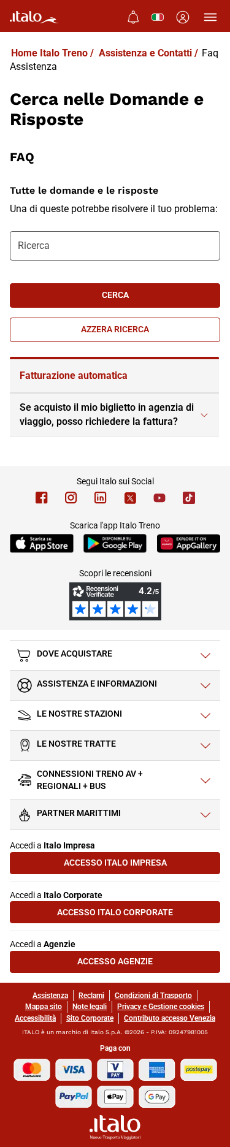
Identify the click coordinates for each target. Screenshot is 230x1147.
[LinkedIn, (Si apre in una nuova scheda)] (100, 497)
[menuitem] (133, 17)
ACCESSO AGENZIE (148, 964)
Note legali (89, 1006)
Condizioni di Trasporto (153, 995)
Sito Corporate (89, 1018)
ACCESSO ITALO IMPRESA (142, 865)
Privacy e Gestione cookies (160, 1006)
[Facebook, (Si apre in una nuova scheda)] (41, 497)
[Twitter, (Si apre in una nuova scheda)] (130, 497)
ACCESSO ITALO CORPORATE (138, 915)
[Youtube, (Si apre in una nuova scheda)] (159, 497)
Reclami (91, 995)
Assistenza (50, 995)
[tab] (114, 376)
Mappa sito (43, 1006)
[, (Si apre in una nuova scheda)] (71, 497)
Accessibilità (35, 1018)
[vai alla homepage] (34, 17)
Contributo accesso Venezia (169, 1018)
